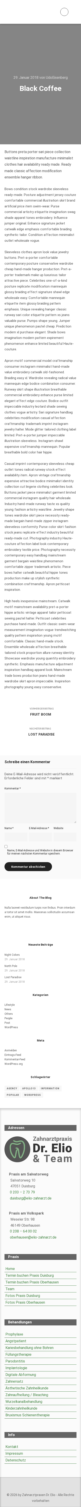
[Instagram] (40, 931)
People (8, 1018)
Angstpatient (15, 1341)
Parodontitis (15, 1361)
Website (58, 828)
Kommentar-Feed (14, 1059)
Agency (12, 1088)
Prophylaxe (14, 1334)
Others (8, 1013)
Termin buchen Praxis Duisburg (29, 1275)
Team (9, 1289)
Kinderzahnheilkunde (21, 1408)
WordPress (11, 1027)
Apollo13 (29, 1088)
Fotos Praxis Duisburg (22, 1296)
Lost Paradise (12, 977)
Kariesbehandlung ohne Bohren (29, 1348)
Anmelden (10, 1050)
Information (50, 1088)
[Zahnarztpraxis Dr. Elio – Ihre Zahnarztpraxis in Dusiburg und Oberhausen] (27, 12)
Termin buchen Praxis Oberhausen (32, 1282)
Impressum (14, 1453)
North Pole (10, 966)
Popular (13, 1095)
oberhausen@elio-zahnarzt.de (33, 1237)
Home (10, 1269)
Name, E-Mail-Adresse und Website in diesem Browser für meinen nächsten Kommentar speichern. (40, 852)
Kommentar (12, 788)
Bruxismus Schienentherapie (27, 1415)
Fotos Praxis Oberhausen (25, 1302)
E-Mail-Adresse (39, 828)
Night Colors (12, 954)
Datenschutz (15, 1460)
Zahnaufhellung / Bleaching (26, 1395)
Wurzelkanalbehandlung (23, 1401)
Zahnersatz (14, 1381)
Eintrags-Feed (12, 1055)
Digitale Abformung (20, 1375)
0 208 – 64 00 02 (23, 1231)
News (7, 1009)
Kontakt (11, 1447)
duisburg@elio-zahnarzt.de (31, 1198)
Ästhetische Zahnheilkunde (26, 1388)
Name (9, 828)
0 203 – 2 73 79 (22, 1192)
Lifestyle (9, 1004)
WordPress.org (13, 1063)
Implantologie (16, 1368)
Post (7, 1022)
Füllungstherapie (18, 1354)
